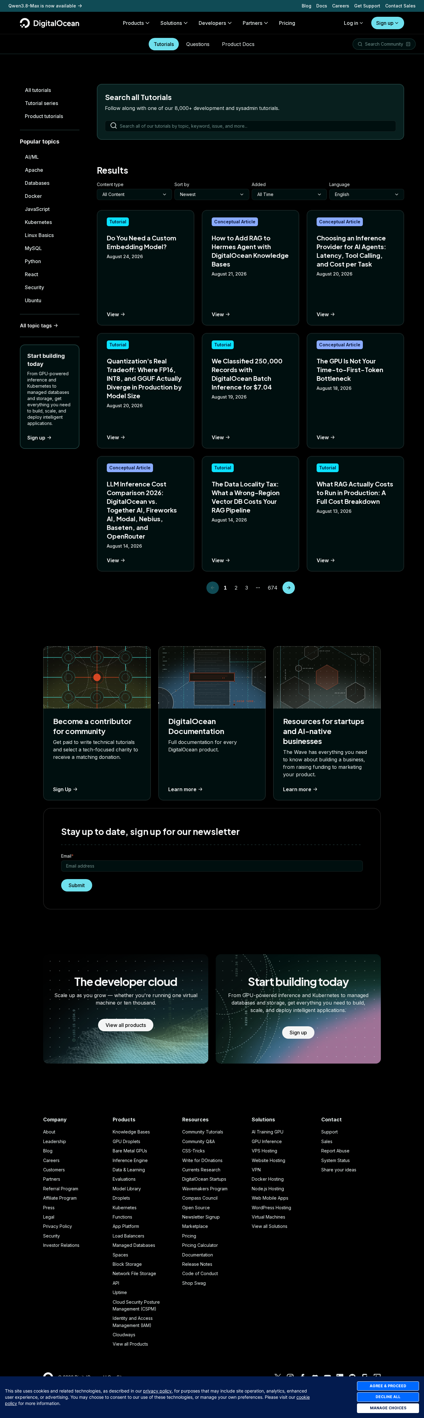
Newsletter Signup (201, 1217)
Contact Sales (400, 5)
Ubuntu (33, 300)
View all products (126, 1025)
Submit (77, 885)
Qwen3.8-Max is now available (42, 5)
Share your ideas (338, 1169)
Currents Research (201, 1169)
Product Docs (238, 44)
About (49, 1131)
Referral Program (60, 1188)
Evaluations (124, 1179)
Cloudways (124, 1334)
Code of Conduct (200, 1273)
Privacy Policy (57, 1226)
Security (34, 287)
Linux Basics (39, 235)
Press (49, 1207)
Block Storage (127, 1264)
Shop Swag (194, 1283)
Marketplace (195, 1226)
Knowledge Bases (131, 1131)
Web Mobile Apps (270, 1198)
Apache (34, 170)
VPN (256, 1169)
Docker (33, 196)
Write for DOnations (202, 1160)
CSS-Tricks (193, 1150)
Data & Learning (129, 1169)
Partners (51, 1179)
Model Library (127, 1188)
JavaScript (37, 209)
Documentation (197, 1254)
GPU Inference (267, 1141)
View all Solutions (269, 1226)
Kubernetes (38, 222)
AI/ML (32, 157)
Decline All (388, 1396)
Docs (321, 5)
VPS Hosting (264, 1150)
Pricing (189, 1235)
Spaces (120, 1254)
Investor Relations (61, 1245)
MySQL (33, 248)
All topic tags (36, 325)
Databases (37, 183)
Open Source (196, 1207)
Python (33, 261)
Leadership (54, 1141)
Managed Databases (134, 1245)
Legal (48, 1217)
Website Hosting (268, 1160)
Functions (122, 1217)
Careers (340, 5)
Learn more (182, 789)
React (31, 274)
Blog (306, 5)
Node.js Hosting (268, 1188)
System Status (335, 1160)
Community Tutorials (202, 1131)
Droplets (121, 1198)
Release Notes (197, 1264)
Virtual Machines (268, 1217)
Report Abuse (335, 1150)
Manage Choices (388, 1408)
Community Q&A (198, 1141)
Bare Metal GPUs (130, 1150)
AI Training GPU (267, 1131)
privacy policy (157, 1390)
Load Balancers (128, 1235)
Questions (198, 44)
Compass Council (200, 1198)
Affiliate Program (60, 1198)
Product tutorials (44, 116)
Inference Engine (130, 1160)
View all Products (130, 1344)
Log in (351, 23)
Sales (326, 1141)
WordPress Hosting (271, 1207)
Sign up (385, 23)
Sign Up (62, 789)
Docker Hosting (268, 1179)
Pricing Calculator (200, 1245)
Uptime (120, 1292)
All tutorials (38, 90)
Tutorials (164, 44)
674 (273, 588)
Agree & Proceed (388, 1386)
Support (329, 1131)
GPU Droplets (126, 1141)
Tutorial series (41, 103)
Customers (54, 1169)
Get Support (367, 5)
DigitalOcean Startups (204, 1179)
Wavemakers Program (205, 1188)
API (116, 1283)
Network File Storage (134, 1273)
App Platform (126, 1226)
